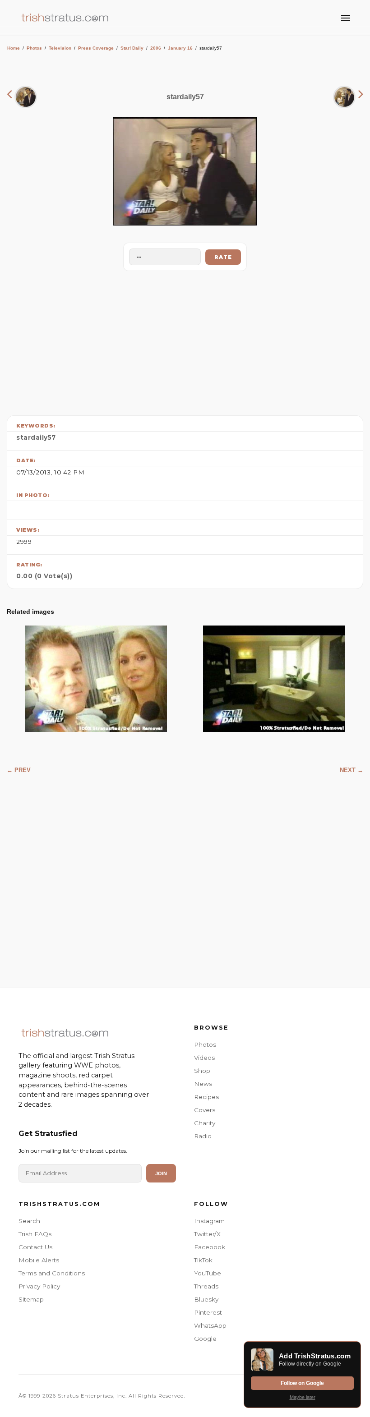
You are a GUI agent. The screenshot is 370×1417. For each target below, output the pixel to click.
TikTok (203, 1260)
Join (161, 1173)
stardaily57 (36, 437)
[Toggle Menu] (346, 18)
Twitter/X (207, 1234)
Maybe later (302, 1397)
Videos (204, 1057)
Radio (203, 1136)
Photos (34, 48)
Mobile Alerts (38, 1260)
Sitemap (31, 1299)
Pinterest (208, 1312)
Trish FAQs (34, 1234)
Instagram (209, 1220)
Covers (204, 1109)
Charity (204, 1123)
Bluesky (206, 1299)
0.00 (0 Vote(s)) (44, 576)
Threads (206, 1286)
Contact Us (35, 1247)
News (203, 1083)
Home (13, 48)
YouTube (207, 1273)
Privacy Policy (39, 1286)
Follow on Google (302, 1383)
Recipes (206, 1096)
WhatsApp (210, 1325)
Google (205, 1338)
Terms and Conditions (51, 1273)
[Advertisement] (185, 341)
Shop (202, 1070)
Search (29, 1220)
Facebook (209, 1247)
